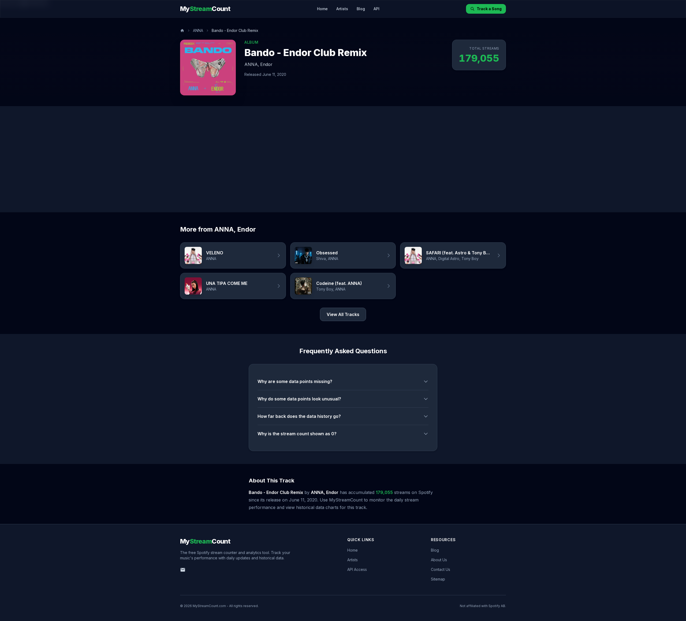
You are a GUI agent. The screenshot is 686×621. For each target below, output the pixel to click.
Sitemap (438, 579)
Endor (266, 64)
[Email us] (182, 569)
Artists (342, 8)
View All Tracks (343, 314)
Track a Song (489, 8)
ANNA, (251, 64)
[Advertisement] (343, 159)
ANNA (198, 30)
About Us (439, 559)
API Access (357, 569)
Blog (361, 8)
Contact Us (440, 569)
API (376, 8)
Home (322, 8)
